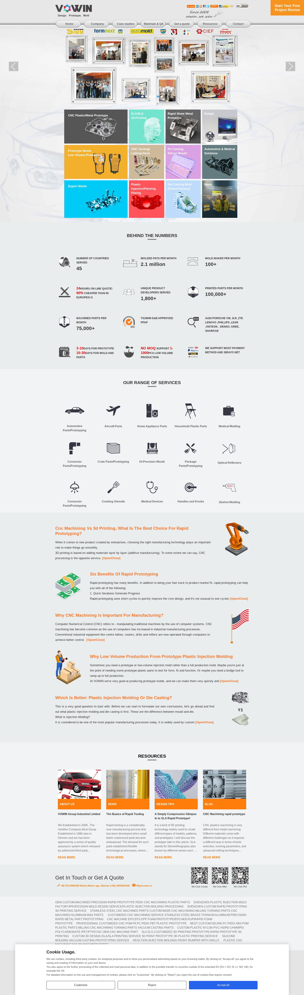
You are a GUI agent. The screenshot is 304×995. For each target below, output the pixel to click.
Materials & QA (154, 23)
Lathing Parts (140, 151)
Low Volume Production (85, 153)
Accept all (223, 985)
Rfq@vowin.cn (144, 886)
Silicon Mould (177, 151)
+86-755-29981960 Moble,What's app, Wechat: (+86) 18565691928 (95, 886)
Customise (80, 985)
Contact (238, 23)
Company (97, 23)
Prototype (180, 116)
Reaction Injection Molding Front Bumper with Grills (176, 940)
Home (69, 23)
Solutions (219, 151)
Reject (152, 985)
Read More (66, 857)
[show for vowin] (152, 66)
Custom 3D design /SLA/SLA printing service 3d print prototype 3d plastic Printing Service (145, 936)
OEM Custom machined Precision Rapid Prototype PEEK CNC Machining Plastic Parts (122, 902)
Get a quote (182, 23)
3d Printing (139, 116)
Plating (143, 189)
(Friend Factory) (180, 186)
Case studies (125, 23)
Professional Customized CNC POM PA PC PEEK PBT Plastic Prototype (131, 923)
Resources (210, 23)
